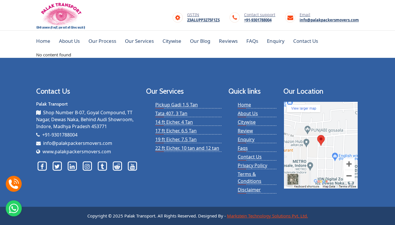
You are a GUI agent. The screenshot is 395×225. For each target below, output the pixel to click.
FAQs (252, 41)
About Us (69, 41)
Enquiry (276, 41)
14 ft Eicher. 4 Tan (174, 122)
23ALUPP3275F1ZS (203, 18)
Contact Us (305, 41)
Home (43, 41)
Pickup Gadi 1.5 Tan (176, 105)
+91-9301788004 (259, 18)
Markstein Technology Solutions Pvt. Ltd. (267, 216)
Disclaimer (249, 190)
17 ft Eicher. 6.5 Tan (176, 131)
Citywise (172, 41)
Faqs (243, 148)
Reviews (228, 41)
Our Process (102, 41)
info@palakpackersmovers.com (329, 18)
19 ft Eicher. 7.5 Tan (176, 139)
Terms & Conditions (249, 177)
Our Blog (200, 41)
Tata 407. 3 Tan (171, 113)
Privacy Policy (252, 165)
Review (245, 131)
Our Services (139, 41)
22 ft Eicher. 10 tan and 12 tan (187, 148)
